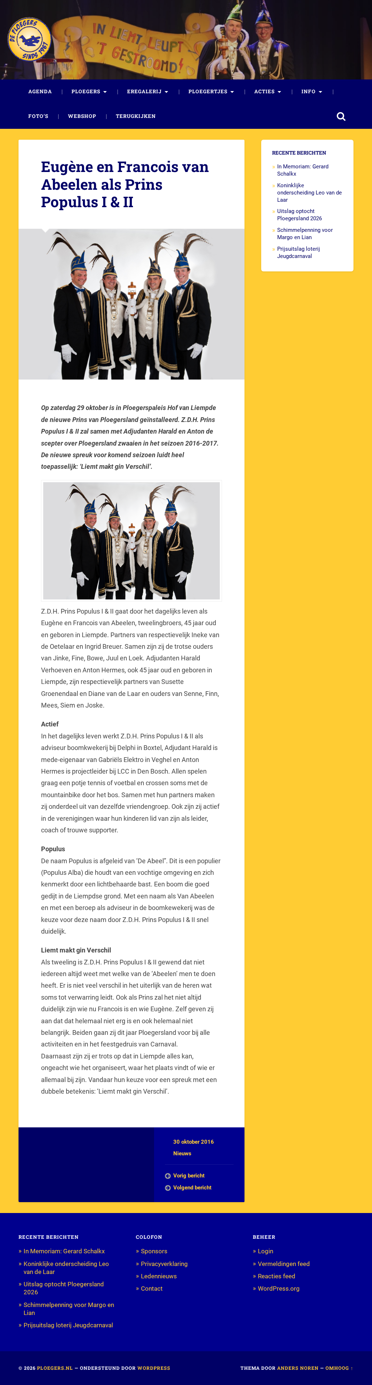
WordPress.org (279, 1288)
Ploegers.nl (55, 1368)
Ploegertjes (208, 91)
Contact (152, 1288)
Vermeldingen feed (284, 1263)
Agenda (40, 91)
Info (309, 91)
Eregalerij (144, 91)
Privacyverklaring (164, 1263)
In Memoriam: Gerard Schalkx (64, 1251)
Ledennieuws (159, 1276)
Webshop (82, 116)
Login (265, 1251)
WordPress (153, 1368)
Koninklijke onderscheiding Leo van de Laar (309, 192)
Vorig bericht (189, 1175)
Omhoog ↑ (339, 1368)
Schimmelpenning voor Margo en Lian (305, 234)
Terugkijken (136, 116)
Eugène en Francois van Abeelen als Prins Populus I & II (125, 184)
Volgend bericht (192, 1187)
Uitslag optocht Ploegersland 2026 (299, 215)
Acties (264, 91)
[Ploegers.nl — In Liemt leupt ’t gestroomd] (29, 40)
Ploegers (86, 91)
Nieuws (182, 1153)
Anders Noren (298, 1368)
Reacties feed (276, 1276)
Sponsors (154, 1251)
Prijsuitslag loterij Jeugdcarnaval (298, 252)
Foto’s (38, 116)
